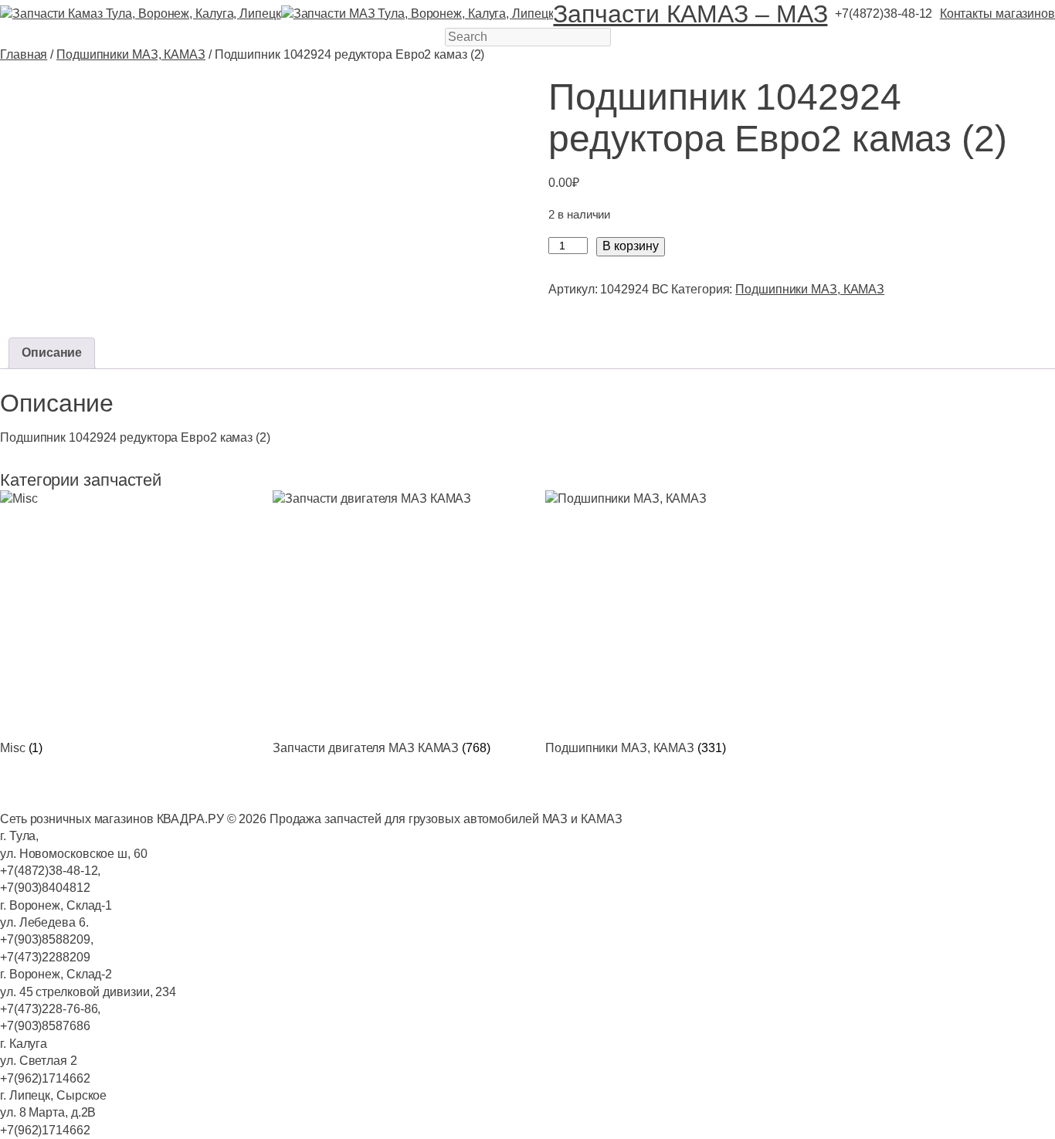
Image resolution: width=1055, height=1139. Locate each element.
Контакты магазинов (997, 13)
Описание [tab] (52, 352)
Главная (23, 54)
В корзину (630, 246)
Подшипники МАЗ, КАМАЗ (130, 54)
